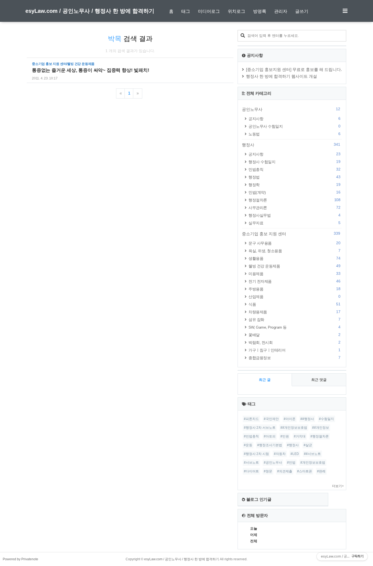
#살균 (308, 445)
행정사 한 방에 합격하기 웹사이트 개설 (281, 76)
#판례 (321, 471)
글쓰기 (301, 11)
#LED (295, 454)
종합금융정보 (294, 357)
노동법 (294, 134)
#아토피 (270, 436)
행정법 (294, 177)
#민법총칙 (251, 436)
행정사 (291, 144)
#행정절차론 (319, 436)
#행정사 (293, 445)
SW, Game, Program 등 (294, 327)
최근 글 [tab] (265, 380)
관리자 (280, 11)
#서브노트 (251, 462)
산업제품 (294, 296)
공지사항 (294, 118)
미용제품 (294, 273)
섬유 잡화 (294, 319)
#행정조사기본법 (269, 445)
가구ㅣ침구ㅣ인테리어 (294, 350)
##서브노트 (312, 454)
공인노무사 (291, 109)
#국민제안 (271, 419)
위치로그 (236, 11)
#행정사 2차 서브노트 (260, 428)
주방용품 (294, 289)
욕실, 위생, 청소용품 (294, 250)
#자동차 (280, 454)
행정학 (294, 184)
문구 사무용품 (294, 243)
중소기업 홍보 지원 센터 (291, 233)
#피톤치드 (251, 419)
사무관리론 (294, 207)
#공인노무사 (273, 462)
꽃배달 (294, 334)
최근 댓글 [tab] (319, 380)
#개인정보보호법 (312, 462)
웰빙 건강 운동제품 (294, 266)
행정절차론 (294, 200)
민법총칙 (294, 169)
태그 (185, 11)
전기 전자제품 (294, 281)
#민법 (291, 462)
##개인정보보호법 (293, 428)
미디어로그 (209, 11)
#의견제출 (284, 471)
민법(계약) (294, 192)
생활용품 (294, 258)
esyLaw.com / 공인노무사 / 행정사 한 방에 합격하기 (89, 11)
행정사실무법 (294, 215)
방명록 (259, 11)
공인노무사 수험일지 (294, 126)
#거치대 (300, 436)
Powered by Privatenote (20, 559)
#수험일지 (326, 419)
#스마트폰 (304, 471)
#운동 (248, 445)
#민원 (284, 436)
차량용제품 (294, 311)
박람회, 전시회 (294, 342)
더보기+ (338, 486)
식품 (294, 304)
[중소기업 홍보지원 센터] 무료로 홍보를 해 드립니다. (294, 69)
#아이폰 (289, 419)
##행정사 (307, 419)
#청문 (268, 471)
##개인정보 (320, 428)
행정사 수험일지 (294, 161)
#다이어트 (251, 471)
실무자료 (294, 223)
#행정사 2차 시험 (256, 454)
